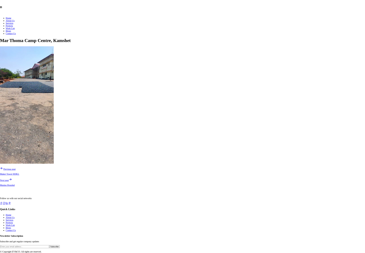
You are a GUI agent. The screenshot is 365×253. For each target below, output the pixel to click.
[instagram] (4, 203)
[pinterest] (10, 203)
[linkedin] (7, 203)
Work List (10, 28)
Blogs (8, 31)
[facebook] (1, 203)
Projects (9, 26)
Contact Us (11, 33)
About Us (10, 20)
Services (9, 23)
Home (8, 18)
